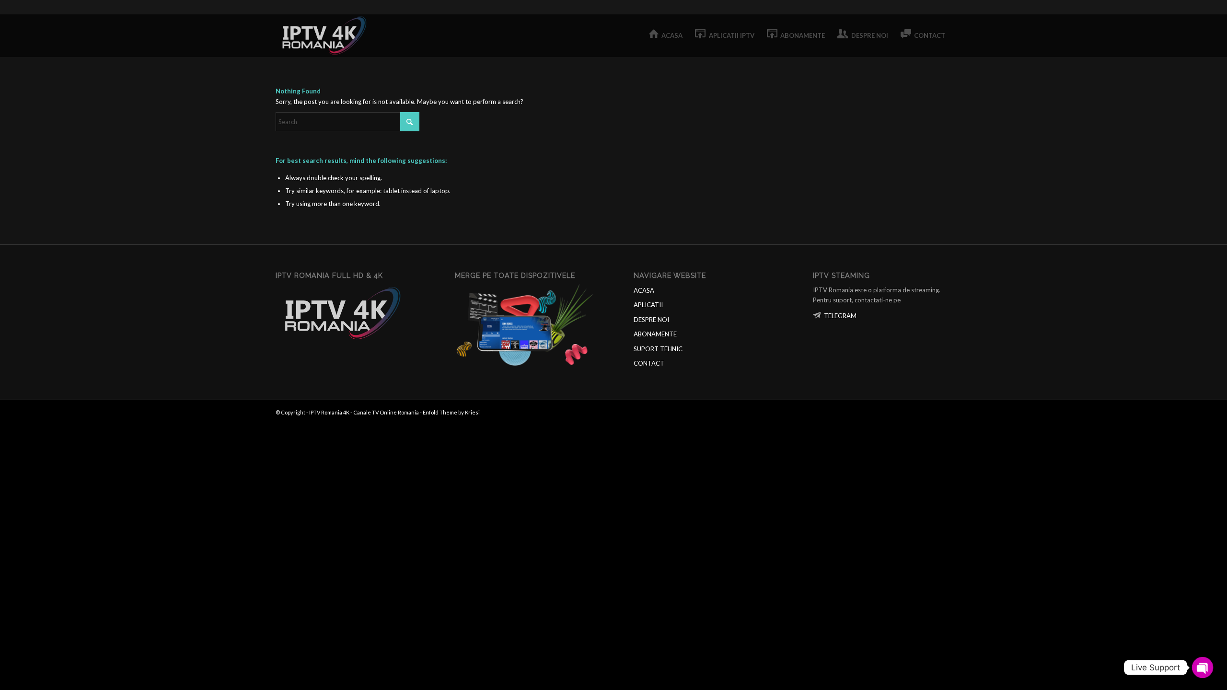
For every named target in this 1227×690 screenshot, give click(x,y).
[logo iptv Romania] (326, 35)
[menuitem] (666, 35)
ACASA (644, 290)
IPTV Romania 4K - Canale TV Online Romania (364, 412)
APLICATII (648, 305)
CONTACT (649, 363)
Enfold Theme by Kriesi (451, 412)
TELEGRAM (840, 316)
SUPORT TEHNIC (658, 349)
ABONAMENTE (655, 334)
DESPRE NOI (651, 319)
